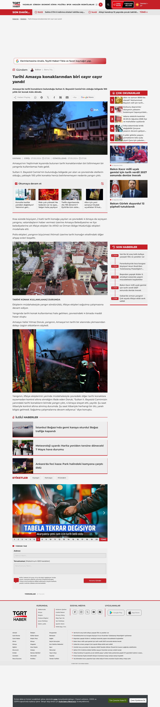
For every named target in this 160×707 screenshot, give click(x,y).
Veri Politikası (60, 621)
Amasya (17, 163)
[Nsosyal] (60, 97)
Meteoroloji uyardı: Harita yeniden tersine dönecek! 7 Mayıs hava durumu (70, 447)
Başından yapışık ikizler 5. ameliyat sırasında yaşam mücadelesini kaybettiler (131, 277)
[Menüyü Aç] (97, 5)
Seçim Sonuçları (54, 641)
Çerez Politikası (43, 621)
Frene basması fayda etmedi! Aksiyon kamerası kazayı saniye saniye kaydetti (98, 656)
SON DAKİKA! (21, 12)
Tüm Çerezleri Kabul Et (117, 700)
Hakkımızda (42, 609)
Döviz (14, 641)
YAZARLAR (27, 5)
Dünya (14, 644)
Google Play (117, 613)
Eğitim (14, 647)
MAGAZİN (76, 5)
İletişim (40, 615)
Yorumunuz (32, 561)
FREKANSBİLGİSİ (128, 5)
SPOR (69, 5)
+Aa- (75, 97)
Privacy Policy (60, 615)
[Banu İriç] (32, 70)
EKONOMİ (46, 5)
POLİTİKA (62, 5)
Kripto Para (34, 638)
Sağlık (51, 638)
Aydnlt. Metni (60, 624)
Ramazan (52, 635)
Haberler (15, 19)
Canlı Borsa (16, 635)
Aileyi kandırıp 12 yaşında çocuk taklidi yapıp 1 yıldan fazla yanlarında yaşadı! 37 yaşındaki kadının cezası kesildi (118, 12)
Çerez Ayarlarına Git (138, 700)
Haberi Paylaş (23, 97)
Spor (50, 647)
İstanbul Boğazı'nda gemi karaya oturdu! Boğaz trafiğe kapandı (67, 429)
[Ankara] (23, 465)
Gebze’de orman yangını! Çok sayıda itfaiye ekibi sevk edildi (132, 298)
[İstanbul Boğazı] (23, 429)
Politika (32, 658)
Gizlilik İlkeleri (60, 612)
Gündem (23, 19)
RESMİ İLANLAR (87, 5)
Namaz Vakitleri (35, 653)
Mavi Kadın (34, 647)
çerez (55, 699)
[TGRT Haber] (16, 4)
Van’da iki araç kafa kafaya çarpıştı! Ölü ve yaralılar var (132, 255)
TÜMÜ (143, 12)
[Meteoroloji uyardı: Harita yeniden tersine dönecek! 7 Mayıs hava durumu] (23, 447)
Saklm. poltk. (42, 624)
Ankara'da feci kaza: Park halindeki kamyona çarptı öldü (69, 465)
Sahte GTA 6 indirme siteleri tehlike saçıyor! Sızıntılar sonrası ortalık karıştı (65, 12)
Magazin (33, 644)
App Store (135, 613)
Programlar (53, 633)
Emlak (14, 653)
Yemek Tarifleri (54, 658)
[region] (80, 701)
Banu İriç (48, 69)
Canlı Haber (16, 638)
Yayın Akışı (52, 653)
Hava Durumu (17, 658)
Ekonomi (15, 650)
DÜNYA (54, 5)
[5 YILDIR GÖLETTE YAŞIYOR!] (60, 511)
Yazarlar (51, 656)
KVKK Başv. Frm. (61, 627)
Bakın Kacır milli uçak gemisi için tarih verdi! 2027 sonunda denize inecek (133, 287)
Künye (40, 612)
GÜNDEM (36, 5)
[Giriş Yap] (100, 5)
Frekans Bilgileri (43, 618)
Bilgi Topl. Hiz (60, 618)
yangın (91, 175)
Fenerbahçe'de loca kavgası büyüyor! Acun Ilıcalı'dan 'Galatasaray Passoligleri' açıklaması (132, 266)
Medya (32, 650)
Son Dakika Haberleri (56, 644)
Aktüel (14, 633)
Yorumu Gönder (95, 581)
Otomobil (33, 656)
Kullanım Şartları (61, 609)
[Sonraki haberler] (102, 183)
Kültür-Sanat (34, 635)
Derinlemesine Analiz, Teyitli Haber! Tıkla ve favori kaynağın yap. (55, 61)
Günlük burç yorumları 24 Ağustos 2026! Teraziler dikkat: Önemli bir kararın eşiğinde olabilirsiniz (105, 647)
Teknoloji (52, 650)
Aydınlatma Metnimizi (67, 701)
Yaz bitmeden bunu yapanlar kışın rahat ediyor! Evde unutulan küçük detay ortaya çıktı (102, 658)
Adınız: (17, 551)
